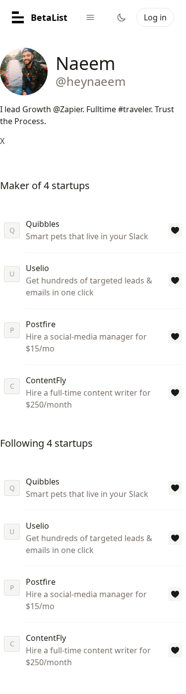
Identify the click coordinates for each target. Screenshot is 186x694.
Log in (155, 17)
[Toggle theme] (121, 17)
